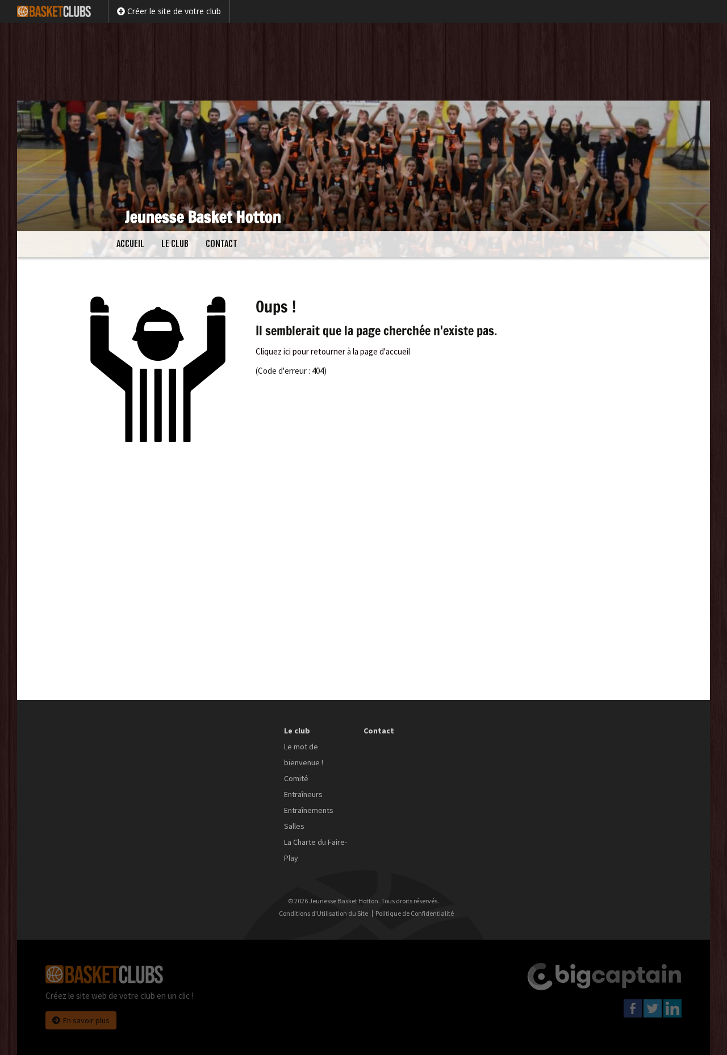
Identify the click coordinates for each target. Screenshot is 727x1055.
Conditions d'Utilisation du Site (323, 913)
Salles (294, 826)
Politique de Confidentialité (414, 913)
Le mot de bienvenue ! (303, 754)
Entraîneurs (303, 794)
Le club (175, 243)
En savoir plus (86, 1020)
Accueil (130, 243)
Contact (221, 243)
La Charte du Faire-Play (315, 850)
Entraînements (308, 810)
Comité (296, 778)
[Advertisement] (363, 59)
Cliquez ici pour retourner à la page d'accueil (333, 351)
